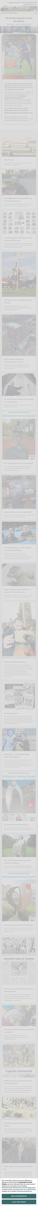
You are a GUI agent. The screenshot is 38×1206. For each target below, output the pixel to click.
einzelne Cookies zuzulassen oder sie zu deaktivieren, (19, 1189)
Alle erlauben (19, 1202)
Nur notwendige (19, 1196)
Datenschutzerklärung (24, 1191)
